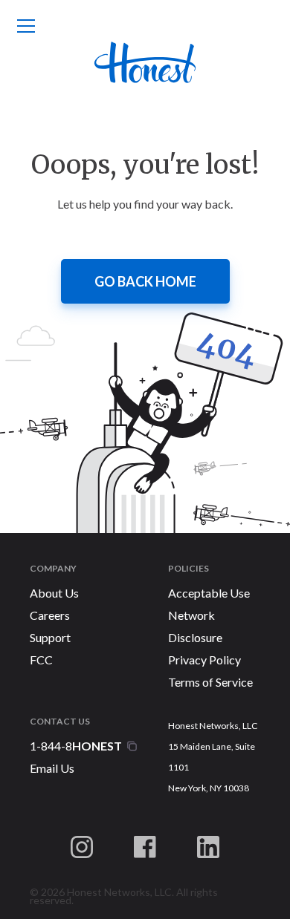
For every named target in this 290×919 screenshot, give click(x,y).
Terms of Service (210, 682)
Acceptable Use (209, 593)
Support (50, 637)
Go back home (145, 281)
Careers (50, 615)
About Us (54, 593)
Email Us (52, 768)
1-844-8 (51, 746)
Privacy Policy (204, 660)
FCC (41, 660)
